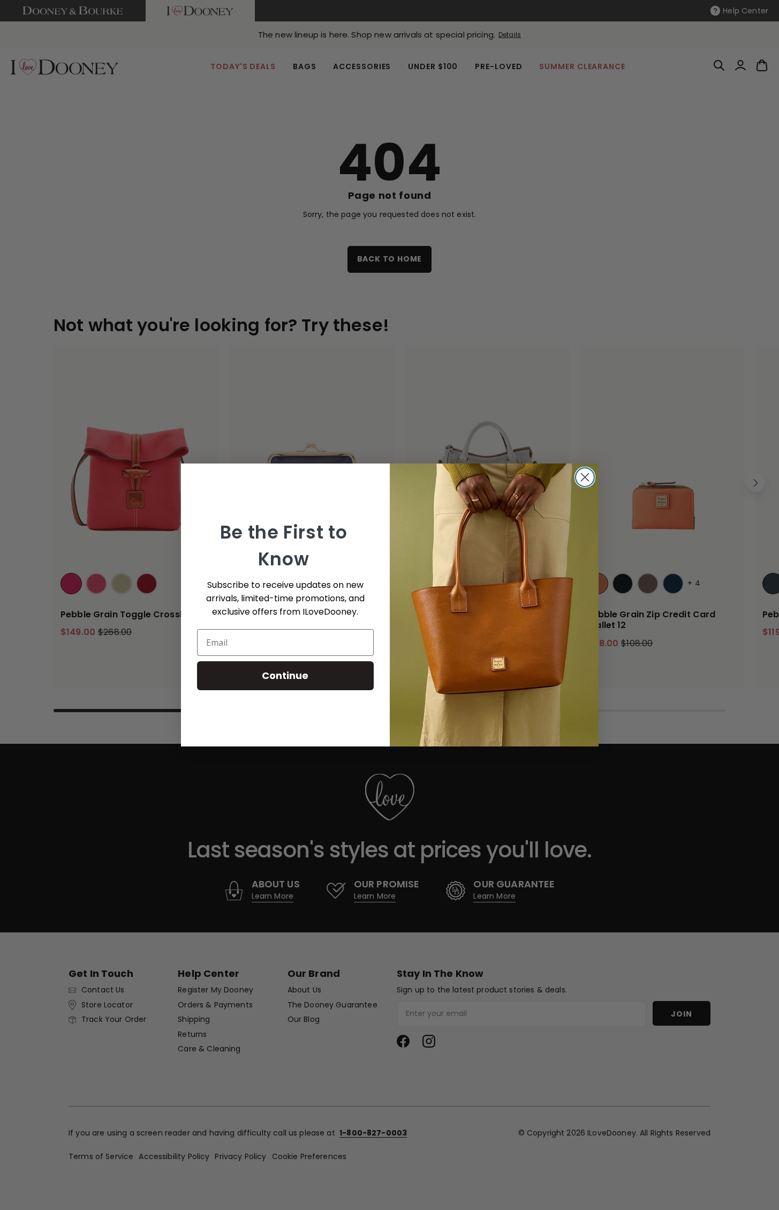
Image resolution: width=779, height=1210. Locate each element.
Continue (285, 675)
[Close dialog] (585, 477)
